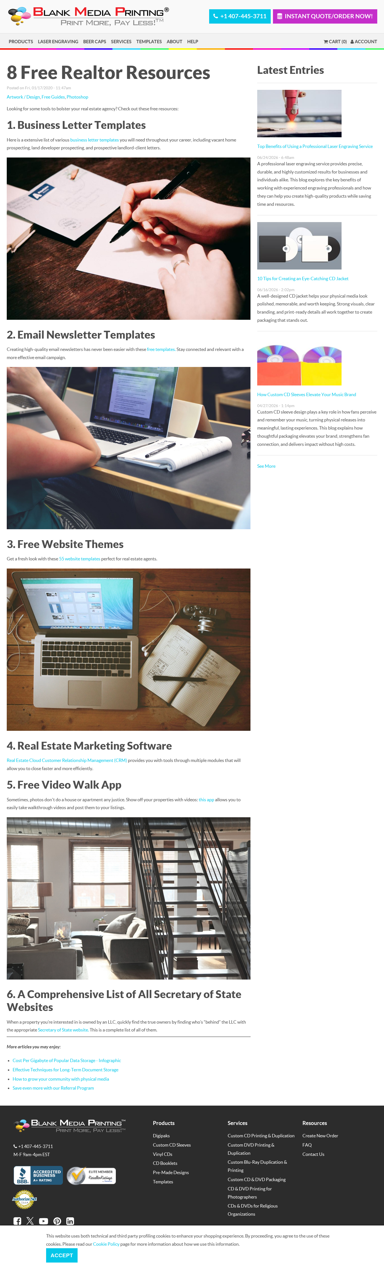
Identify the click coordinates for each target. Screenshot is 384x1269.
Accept (62, 1255)
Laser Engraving (58, 41)
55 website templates (79, 558)
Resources (314, 1123)
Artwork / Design (23, 96)
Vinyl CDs (162, 1154)
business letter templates (94, 139)
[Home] (90, 25)
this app (206, 799)
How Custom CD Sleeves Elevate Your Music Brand (306, 394)
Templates (149, 41)
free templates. (161, 349)
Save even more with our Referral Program (53, 1087)
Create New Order (320, 1135)
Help (192, 41)
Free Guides (53, 96)
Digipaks (161, 1135)
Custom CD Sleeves (172, 1144)
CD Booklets (165, 1163)
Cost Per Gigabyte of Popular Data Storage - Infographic (67, 1060)
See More (266, 466)
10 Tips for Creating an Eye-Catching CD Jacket (303, 278)
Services (121, 41)
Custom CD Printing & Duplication (261, 1135)
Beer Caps (94, 41)
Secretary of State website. (63, 1029)
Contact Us (313, 1154)
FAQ (307, 1144)
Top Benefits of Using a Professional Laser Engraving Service (315, 146)
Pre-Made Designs (171, 1172)
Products (21, 41)
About (174, 41)
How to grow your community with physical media (61, 1078)
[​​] (17, 1221)
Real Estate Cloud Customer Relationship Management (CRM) (67, 760)
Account (366, 41)
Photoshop (77, 96)
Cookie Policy (106, 1244)
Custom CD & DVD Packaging (257, 1179)
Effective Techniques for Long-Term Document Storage (65, 1069)
